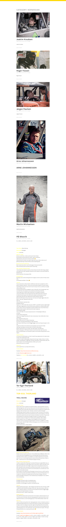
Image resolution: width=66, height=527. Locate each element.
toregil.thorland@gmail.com (25, 515)
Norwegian (28, 41)
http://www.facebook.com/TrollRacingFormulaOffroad (32, 513)
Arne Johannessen (25, 161)
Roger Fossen (22, 70)
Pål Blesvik (21, 236)
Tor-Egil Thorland (24, 385)
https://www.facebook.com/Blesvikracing (29, 350)
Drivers (26, 41)
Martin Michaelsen (25, 224)
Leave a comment (19, 47)
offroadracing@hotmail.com (25, 353)
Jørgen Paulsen (23, 109)
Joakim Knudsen (24, 39)
